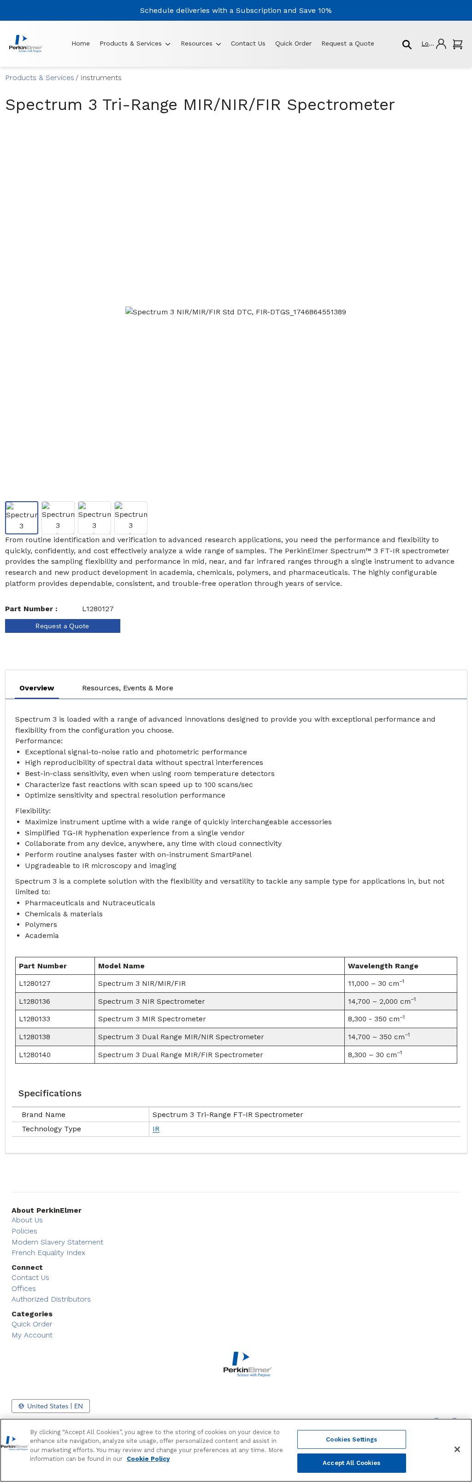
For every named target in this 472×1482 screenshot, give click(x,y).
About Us (27, 1220)
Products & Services (131, 43)
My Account (32, 1335)
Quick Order (293, 43)
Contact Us (248, 43)
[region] (236, 1450)
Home (80, 43)
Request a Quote (347, 43)
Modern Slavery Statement (57, 1242)
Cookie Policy (148, 1458)
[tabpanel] (236, 923)
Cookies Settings (351, 1439)
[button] (433, 43)
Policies (24, 1231)
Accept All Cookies (351, 1462)
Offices (24, 1288)
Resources (196, 43)
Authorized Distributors (51, 1299)
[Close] (457, 1449)
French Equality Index (48, 1252)
